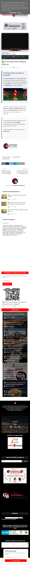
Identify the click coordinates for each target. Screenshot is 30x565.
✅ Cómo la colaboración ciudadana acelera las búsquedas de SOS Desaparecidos (15, 383)
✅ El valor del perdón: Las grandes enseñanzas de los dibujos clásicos (16, 203)
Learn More (12, 12)
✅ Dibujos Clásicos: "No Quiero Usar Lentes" (17, 196)
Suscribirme (7, 284)
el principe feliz (16, 157)
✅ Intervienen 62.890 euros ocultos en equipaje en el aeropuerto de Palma (13, 349)
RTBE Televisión (12, 120)
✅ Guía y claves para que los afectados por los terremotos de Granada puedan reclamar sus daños (15, 332)
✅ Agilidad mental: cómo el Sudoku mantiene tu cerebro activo (13, 391)
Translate (13, 54)
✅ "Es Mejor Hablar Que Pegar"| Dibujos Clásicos (18, 210)
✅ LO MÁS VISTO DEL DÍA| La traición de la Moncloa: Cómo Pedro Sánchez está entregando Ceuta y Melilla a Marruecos (14, 357)
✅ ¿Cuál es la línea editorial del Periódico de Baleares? (14, 366)
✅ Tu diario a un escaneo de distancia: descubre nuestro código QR (14, 303)
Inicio (4, 56)
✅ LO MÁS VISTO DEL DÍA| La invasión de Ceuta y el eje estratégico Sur (14, 315)
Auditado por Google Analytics (15, 435)
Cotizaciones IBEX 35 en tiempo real (15, 540)
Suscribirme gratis (16, 560)
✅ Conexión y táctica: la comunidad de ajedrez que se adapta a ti (13, 340)
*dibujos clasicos (8, 56)
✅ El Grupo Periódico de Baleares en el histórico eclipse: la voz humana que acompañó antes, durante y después (14, 323)
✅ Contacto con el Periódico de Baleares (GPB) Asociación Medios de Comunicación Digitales (14, 374)
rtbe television (5, 158)
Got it (20, 12)
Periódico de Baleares (7, 67)
